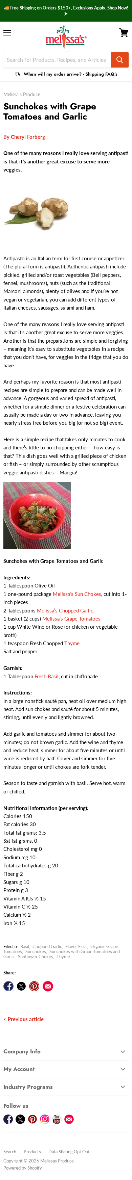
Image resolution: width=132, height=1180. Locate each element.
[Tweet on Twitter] (21, 986)
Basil (24, 946)
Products (32, 1151)
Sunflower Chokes (35, 956)
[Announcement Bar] (66, 11)
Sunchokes (35, 951)
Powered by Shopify (22, 1168)
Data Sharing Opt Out (69, 1151)
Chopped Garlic (47, 946)
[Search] (120, 60)
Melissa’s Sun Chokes (77, 594)
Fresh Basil (47, 676)
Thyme (72, 643)
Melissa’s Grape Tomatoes (71, 618)
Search (9, 1151)
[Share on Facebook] (8, 986)
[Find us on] (48, 986)
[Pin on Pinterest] (34, 986)
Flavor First (76, 946)
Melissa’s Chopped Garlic (65, 610)
